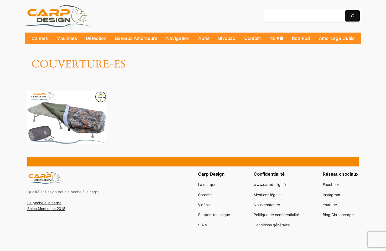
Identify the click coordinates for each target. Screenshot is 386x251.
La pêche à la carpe (44, 203)
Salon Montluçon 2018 (46, 208)
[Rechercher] (352, 16)
